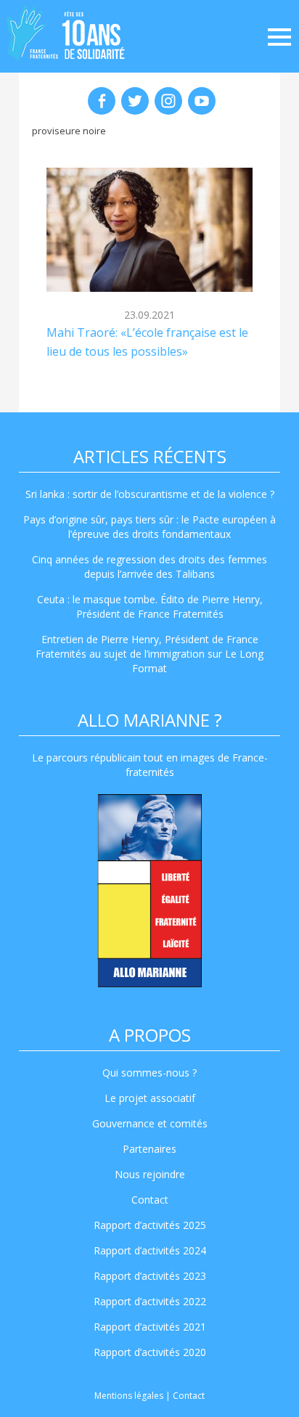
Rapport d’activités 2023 (150, 1276)
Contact (149, 1199)
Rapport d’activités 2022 (150, 1301)
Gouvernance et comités (150, 1123)
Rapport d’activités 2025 (150, 1225)
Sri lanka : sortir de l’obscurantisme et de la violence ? (149, 494)
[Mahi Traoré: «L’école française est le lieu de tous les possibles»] (149, 229)
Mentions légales (128, 1395)
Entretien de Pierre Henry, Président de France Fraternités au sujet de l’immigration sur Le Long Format (149, 653)
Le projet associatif (150, 1098)
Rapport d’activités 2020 (150, 1352)
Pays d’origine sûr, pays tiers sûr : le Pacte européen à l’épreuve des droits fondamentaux (149, 527)
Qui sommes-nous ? (149, 1072)
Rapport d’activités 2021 (150, 1327)
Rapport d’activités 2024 (150, 1250)
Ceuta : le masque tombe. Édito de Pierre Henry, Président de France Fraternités (150, 606)
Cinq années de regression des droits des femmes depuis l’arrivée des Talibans (149, 566)
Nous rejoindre (150, 1174)
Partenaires (149, 1149)
